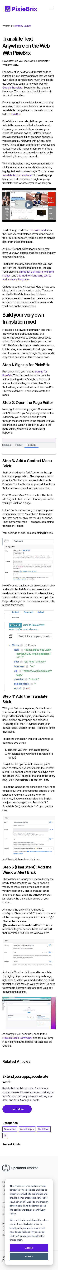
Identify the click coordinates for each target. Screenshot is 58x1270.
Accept (29, 1247)
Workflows (43, 1129)
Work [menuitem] (5, 1202)
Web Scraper (27, 1129)
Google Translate (12, 87)
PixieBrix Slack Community (17, 1037)
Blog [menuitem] (4, 1235)
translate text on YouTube (17, 175)
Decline (29, 1256)
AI (5, 1135)
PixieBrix (15, 114)
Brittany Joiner (23, 25)
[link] (21, 8)
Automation (10, 1129)
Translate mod (37, 230)
